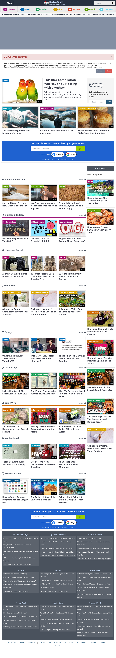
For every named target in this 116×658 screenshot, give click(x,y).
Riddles (43, 9)
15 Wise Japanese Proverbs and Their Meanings (56, 619)
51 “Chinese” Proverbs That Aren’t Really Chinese (56, 584)
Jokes (27, 9)
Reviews (58, 645)
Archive (93, 642)
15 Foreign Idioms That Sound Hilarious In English (20, 627)
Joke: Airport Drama (47, 588)
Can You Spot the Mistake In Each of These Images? (57, 538)
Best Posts (81, 642)
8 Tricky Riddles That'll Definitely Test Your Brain (56, 548)
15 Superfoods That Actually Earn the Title (17, 564)
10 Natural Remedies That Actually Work (16, 591)
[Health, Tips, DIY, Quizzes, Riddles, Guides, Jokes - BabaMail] (54, 3)
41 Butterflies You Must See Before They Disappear (94, 559)
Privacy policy (55, 642)
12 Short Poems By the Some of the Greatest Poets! (94, 574)
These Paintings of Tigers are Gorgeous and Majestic (94, 584)
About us (32, 642)
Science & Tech (95, 603)
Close (109, 71)
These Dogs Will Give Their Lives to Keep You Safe (19, 581)
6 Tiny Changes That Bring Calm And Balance (55, 630)
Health (92, 9)
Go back (100, 71)
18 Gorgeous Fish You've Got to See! (89, 538)
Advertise (69, 642)
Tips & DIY (21, 570)
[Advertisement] (58, 33)
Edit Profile (87, 14)
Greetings (64, 14)
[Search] (112, 3)
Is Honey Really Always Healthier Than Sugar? (18, 577)
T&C (62, 159)
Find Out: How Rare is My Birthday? (15, 613)
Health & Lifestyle (21, 535)
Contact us (11, 642)
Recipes (76, 9)
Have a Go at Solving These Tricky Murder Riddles (57, 552)
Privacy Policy (70, 159)
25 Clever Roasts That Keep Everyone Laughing (56, 580)
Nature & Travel (18, 14)
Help (22, 642)
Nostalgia (108, 9)
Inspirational (77, 14)
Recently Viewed (99, 14)
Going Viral (44, 14)
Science (55, 14)
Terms (42, 642)
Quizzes (11, 9)
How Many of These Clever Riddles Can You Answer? (57, 556)
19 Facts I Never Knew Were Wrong (15, 574)
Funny (6, 14)
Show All (82, 180)
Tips (60, 9)
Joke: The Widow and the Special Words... (54, 591)
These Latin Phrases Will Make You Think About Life (20, 617)
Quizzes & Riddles (58, 535)
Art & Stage (32, 14)
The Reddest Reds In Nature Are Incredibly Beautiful (94, 548)
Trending (104, 642)
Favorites (110, 14)
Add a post (101, 168)
